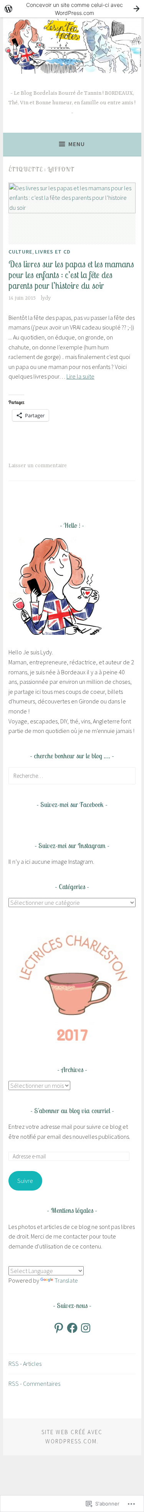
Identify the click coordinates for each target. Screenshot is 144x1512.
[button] (72, 986)
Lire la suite (80, 376)
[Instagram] (85, 1328)
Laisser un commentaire (37, 466)
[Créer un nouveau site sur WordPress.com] (72, 8)
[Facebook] (72, 1328)
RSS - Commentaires (34, 1383)
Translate (66, 1280)
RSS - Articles (24, 1363)
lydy (46, 298)
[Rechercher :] (72, 775)
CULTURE (20, 251)
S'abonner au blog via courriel (72, 1110)
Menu (76, 144)
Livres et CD (53, 251)
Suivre (25, 1180)
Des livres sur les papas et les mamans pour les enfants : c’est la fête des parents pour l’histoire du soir (71, 275)
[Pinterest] (59, 1328)
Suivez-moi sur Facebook (72, 804)
